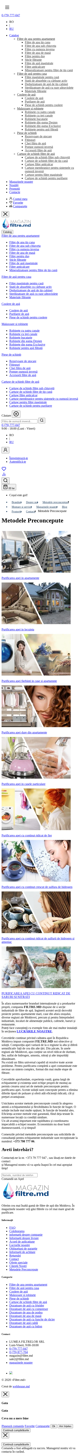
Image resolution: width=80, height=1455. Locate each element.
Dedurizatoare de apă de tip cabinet (30, 290)
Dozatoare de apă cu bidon (25, 1326)
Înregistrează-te (18, 458)
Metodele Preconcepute (23, 1269)
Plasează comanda (13, 1426)
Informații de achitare (22, 1252)
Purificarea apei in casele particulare (23, 784)
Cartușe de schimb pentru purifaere (30, 405)
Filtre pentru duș (19, 256)
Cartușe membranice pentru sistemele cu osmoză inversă (43, 398)
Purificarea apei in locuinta (18, 629)
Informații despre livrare (24, 1238)
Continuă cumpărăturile (16, 1430)
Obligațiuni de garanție (23, 1248)
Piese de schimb (11, 354)
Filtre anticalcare (19, 266)
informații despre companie (26, 1234)
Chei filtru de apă (19, 368)
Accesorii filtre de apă (22, 375)
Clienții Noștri (18, 1266)
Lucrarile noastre (19, 1245)
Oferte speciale (18, 1262)
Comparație (20, 206)
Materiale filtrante (20, 297)
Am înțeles (65, 1426)
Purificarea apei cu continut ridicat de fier (27, 835)
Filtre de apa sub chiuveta (25, 245)
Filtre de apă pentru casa (16, 276)
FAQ (12, 1227)
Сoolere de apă (18, 310)
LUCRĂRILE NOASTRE (34, 1031)
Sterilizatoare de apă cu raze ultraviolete (33, 293)
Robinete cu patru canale (24, 330)
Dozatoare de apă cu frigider (26, 1305)
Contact (14, 1259)
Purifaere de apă (19, 314)
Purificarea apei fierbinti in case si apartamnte (29, 681)
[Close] (5, 1394)
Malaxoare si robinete (15, 324)
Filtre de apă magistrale (23, 263)
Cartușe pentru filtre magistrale (28, 402)
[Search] (41, 420)
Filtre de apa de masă (22, 252)
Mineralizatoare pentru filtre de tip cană (33, 270)
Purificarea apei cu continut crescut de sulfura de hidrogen (37, 887)
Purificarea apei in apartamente (20, 578)
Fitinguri (14, 364)
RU (11, 28)
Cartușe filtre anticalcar (23, 395)
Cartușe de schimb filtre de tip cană (30, 391)
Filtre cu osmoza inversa (24, 249)
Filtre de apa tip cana (22, 242)
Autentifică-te (17, 461)
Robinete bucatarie (20, 337)
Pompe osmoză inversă (23, 371)
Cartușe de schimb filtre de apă (20, 381)
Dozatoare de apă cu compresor (28, 1309)
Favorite (18, 202)
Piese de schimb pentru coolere (28, 317)
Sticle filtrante (17, 259)
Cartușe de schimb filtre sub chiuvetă (31, 388)
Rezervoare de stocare (22, 361)
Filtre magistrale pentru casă (26, 283)
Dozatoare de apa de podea (26, 1312)
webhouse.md (21, 1386)
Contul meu (20, 199)
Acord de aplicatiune (22, 1241)
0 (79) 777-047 (11, 15)
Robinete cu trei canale (23, 334)
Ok (53, 1426)
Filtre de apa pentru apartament (20, 235)
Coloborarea (16, 1231)
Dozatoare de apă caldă (23, 1323)
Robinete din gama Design (25, 341)
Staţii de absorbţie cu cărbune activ (30, 286)
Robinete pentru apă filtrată (26, 348)
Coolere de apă (11, 303)
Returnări (15, 1255)
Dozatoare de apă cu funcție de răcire (32, 1319)
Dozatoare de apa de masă (25, 1316)
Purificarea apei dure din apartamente (24, 732)
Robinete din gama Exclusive (27, 344)
